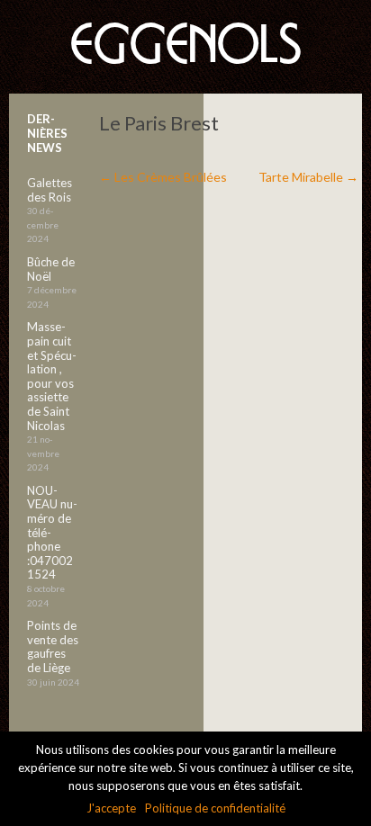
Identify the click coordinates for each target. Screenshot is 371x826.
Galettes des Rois (49, 189)
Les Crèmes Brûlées (163, 176)
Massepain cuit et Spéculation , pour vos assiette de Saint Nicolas (52, 375)
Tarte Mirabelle (308, 176)
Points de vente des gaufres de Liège (52, 646)
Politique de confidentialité (215, 808)
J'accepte (111, 808)
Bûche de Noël (51, 269)
